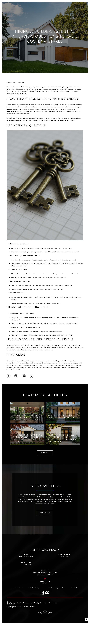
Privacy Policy (29, 607)
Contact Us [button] (45, 513)
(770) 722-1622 (26, 564)
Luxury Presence (50, 603)
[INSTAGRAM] (45, 612)
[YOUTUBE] (50, 612)
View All (45, 453)
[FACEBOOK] (40, 612)
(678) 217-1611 (64, 556)
